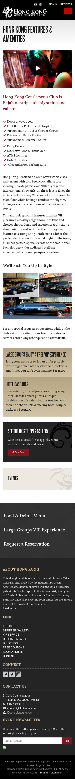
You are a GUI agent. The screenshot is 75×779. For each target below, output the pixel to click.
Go (67, 741)
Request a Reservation (27, 544)
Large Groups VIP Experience (34, 530)
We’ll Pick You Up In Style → (30, 265)
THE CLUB (9, 626)
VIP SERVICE (11, 634)
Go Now (18, 452)
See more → (61, 370)
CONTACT (9, 656)
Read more (9, 608)
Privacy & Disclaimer (51, 772)
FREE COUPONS (13, 647)
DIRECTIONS (11, 643)
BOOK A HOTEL (13, 652)
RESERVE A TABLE (15, 639)
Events (13, 478)
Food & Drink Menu (24, 515)
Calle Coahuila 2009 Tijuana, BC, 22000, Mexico (21, 697)
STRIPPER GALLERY (16, 630)
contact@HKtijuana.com (22, 708)
